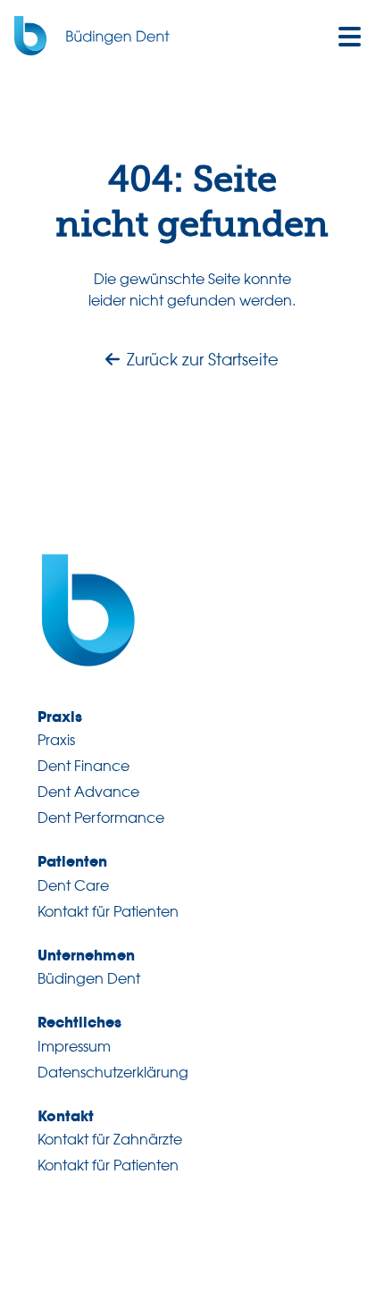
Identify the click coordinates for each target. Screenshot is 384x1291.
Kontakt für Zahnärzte (110, 1139)
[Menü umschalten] (350, 35)
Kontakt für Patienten (108, 911)
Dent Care (73, 885)
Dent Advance (88, 792)
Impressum (74, 1046)
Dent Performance (101, 817)
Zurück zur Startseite (203, 359)
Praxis (56, 740)
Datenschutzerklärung (113, 1072)
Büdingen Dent (89, 978)
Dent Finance (83, 766)
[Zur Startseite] (99, 35)
